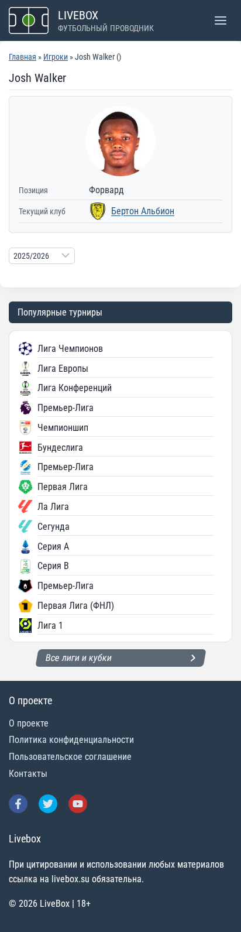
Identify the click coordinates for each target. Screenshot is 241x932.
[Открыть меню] (220, 20)
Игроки (55, 56)
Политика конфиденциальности (71, 739)
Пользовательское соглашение (70, 756)
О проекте (29, 723)
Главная (22, 56)
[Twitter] (48, 803)
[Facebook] (18, 803)
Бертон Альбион (142, 211)
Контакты (28, 773)
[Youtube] (77, 803)
